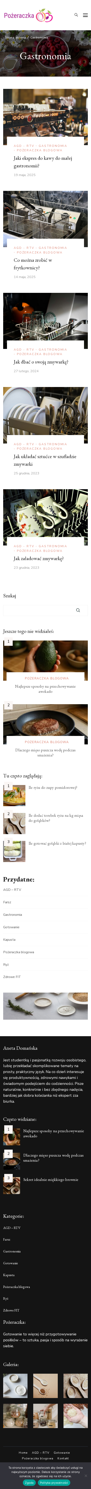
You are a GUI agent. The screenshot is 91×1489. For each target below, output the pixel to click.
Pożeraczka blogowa (39, 150)
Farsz (7, 902)
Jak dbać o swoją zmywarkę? (41, 361)
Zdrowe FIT (12, 977)
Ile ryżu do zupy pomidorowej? (53, 787)
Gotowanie (11, 927)
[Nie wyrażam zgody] (86, 1476)
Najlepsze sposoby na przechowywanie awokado (45, 689)
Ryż (6, 964)
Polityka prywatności (54, 1482)
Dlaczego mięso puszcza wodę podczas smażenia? (45, 753)
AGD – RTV (12, 889)
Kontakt (63, 1458)
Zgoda (29, 1482)
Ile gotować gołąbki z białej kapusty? (57, 843)
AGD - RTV (24, 146)
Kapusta (9, 939)
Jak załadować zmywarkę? (39, 558)
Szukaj (9, 595)
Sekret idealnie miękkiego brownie (50, 1179)
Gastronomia (53, 146)
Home (23, 1453)
